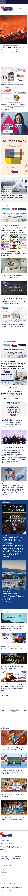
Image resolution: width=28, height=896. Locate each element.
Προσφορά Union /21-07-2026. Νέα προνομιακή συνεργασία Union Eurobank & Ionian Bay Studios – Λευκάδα (12, 648)
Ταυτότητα (3, 870)
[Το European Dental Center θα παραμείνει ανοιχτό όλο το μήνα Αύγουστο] (14, 265)
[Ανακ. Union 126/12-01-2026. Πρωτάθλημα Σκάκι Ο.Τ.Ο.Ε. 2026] (14, 785)
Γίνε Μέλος (4, 875)
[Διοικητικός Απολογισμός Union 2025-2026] (14, 74)
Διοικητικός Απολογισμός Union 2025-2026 (12, 84)
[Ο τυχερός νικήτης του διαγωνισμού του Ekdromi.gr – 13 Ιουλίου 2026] (14, 658)
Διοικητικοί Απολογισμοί (7, 82)
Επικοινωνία (4, 878)
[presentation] (3, 28)
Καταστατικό (4, 872)
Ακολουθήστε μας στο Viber (6, 883)
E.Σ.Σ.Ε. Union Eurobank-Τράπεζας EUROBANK (11, 102)
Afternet (26, 894)
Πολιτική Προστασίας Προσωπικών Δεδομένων (16, 890)
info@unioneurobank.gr (9, 851)
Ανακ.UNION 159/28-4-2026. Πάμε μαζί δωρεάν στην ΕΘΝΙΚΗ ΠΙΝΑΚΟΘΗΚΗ (13, 597)
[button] (21, 8)
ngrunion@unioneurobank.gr (11, 860)
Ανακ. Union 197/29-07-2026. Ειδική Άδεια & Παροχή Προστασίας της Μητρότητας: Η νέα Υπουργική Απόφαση (13, 326)
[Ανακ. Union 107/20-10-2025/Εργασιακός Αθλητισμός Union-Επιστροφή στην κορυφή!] (14, 807)
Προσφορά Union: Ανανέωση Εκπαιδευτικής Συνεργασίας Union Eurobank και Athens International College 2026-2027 (13, 628)
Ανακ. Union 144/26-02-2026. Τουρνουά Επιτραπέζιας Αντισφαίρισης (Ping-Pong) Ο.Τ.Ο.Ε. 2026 (13, 772)
